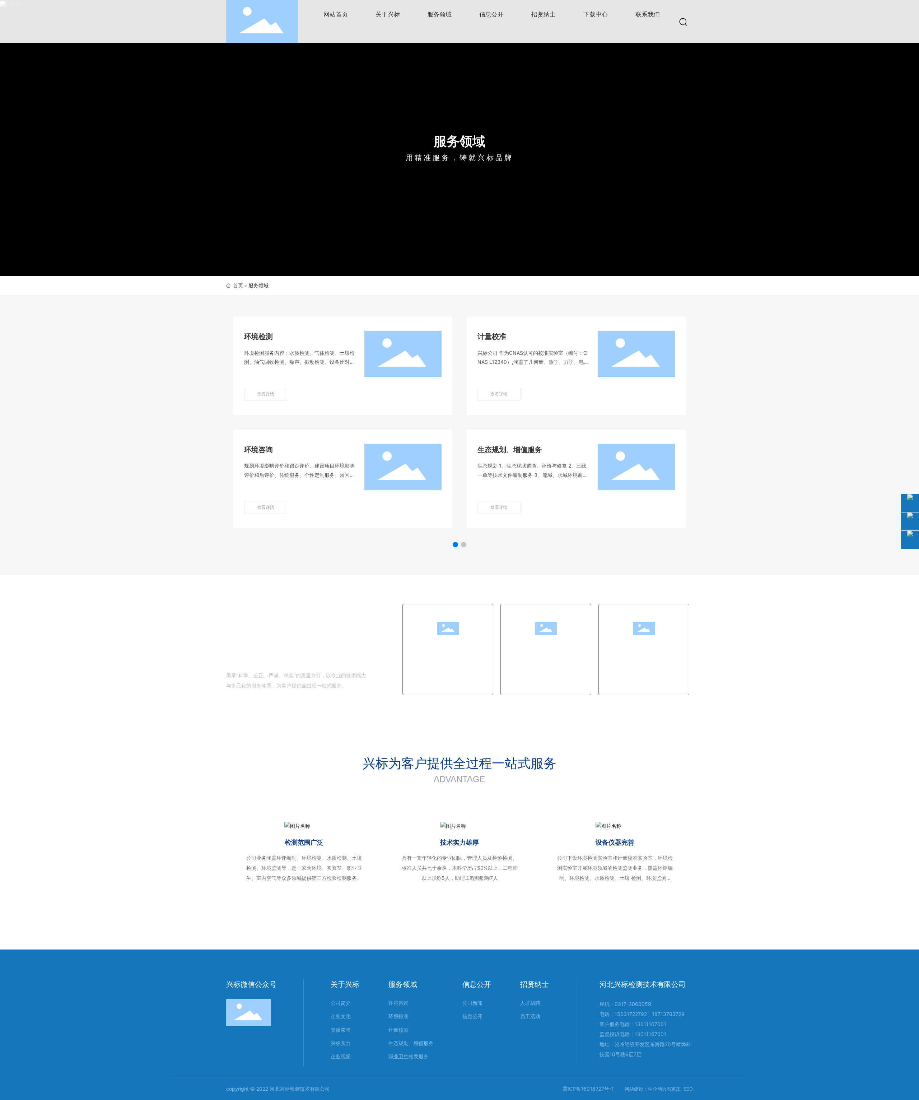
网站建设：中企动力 (646, 1089)
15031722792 (631, 1014)
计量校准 (491, 336)
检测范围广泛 (304, 842)
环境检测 (258, 336)
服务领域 (459, 141)
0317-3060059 (633, 1004)
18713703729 (668, 1014)
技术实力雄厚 (459, 842)
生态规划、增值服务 (509, 449)
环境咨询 (258, 449)
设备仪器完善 (615, 842)
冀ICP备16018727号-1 (588, 1089)
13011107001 (650, 1024)
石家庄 (674, 1089)
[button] (455, 544)
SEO (688, 1089)
